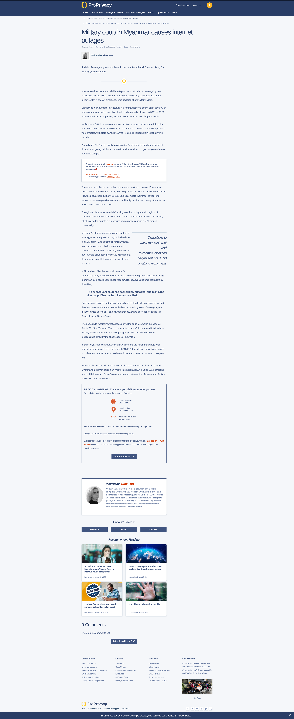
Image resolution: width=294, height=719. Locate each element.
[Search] (209, 5)
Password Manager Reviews (159, 670)
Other (174, 12)
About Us (85, 709)
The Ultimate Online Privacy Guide (144, 604)
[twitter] (192, 708)
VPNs (85, 12)
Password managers (135, 12)
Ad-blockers (97, 12)
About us (197, 5)
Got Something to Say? (125, 641)
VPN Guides (120, 663)
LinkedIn (153, 529)
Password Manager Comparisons (94, 670)
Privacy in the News (95, 18)
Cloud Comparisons (89, 667)
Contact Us (125, 709)
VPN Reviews (154, 663)
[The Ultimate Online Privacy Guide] (146, 599)
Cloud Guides (120, 667)
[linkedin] (206, 708)
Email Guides (120, 674)
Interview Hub (95, 709)
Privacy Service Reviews (158, 681)
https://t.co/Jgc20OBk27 (93, 174)
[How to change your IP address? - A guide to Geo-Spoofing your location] (146, 562)
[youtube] (197, 708)
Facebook (94, 529)
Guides (119, 658)
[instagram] (201, 708)
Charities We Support (111, 709)
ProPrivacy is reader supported (94, 23)
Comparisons (88, 658)
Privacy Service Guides (124, 681)
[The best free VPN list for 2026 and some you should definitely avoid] (102, 599)
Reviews (153, 658)
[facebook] (187, 708)
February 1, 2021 (113, 177)
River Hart (108, 55)
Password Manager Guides (125, 670)
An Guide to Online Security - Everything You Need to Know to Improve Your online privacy (99, 569)
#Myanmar (109, 164)
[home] (84, 18)
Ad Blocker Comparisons (91, 677)
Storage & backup (114, 12)
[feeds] (210, 708)
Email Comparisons (89, 674)
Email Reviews (154, 674)
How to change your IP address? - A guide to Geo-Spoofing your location (145, 567)
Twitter (124, 529)
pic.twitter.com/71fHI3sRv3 (110, 174)
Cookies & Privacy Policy (178, 715)
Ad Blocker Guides (122, 677)
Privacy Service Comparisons (93, 681)
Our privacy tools (183, 5)
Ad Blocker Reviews (156, 677)
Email (151, 12)
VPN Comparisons (89, 663)
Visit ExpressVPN (123, 456)
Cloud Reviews (154, 667)
